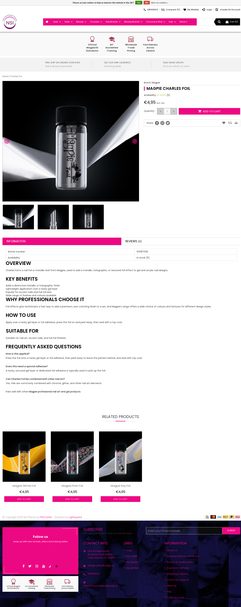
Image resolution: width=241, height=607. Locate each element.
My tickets (132, 562)
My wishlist (132, 568)
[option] (24, 469)
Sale (55, 21)
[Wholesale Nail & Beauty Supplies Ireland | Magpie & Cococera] (9, 22)
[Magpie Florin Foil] (72, 456)
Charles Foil (16, 76)
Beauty (80, 21)
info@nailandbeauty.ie (101, 565)
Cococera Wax (154, 21)
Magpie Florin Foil (72, 485)
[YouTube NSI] (43, 566)
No (146, 3)
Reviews (133, 241)
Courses (94, 21)
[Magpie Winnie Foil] (24, 456)
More (182, 21)
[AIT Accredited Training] (31, 584)
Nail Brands (112, 21)
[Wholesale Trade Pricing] (49, 584)
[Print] (236, 123)
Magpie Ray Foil (120, 485)
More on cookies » (159, 3)
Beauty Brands (132, 21)
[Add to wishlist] (223, 123)
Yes (139, 3)
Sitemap (172, 585)
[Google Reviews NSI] (56, 566)
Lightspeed (75, 517)
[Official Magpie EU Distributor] (13, 584)
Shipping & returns (177, 574)
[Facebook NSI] (23, 566)
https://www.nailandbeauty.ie (100, 585)
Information (16, 241)
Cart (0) (234, 21)
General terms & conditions (183, 556)
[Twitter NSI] (30, 566)
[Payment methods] (207, 516)
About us (172, 550)
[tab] (61, 241)
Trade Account (175, 597)
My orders (132, 556)
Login (129, 550)
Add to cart (24, 499)
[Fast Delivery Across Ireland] (67, 584)
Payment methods (178, 568)
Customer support (178, 579)
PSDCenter (46, 517)
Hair (171, 21)
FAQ (169, 591)
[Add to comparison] (230, 123)
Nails (67, 21)
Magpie (156, 82)
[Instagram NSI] (37, 566)
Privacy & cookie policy (180, 562)
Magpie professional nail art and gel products (54, 391)
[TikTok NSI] (50, 566)
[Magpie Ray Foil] (120, 456)
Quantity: (149, 111)
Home (5, 76)
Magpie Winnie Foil (24, 485)
